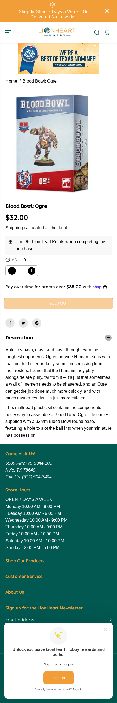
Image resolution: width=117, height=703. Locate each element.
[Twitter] (23, 323)
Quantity (16, 259)
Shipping (14, 227)
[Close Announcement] (107, 11)
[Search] (97, 32)
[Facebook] (10, 323)
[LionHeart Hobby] (57, 32)
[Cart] (107, 32)
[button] (8, 32)
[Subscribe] (109, 620)
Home (11, 81)
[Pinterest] (36, 323)
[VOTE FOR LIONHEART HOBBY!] (58, 58)
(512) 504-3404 (37, 477)
